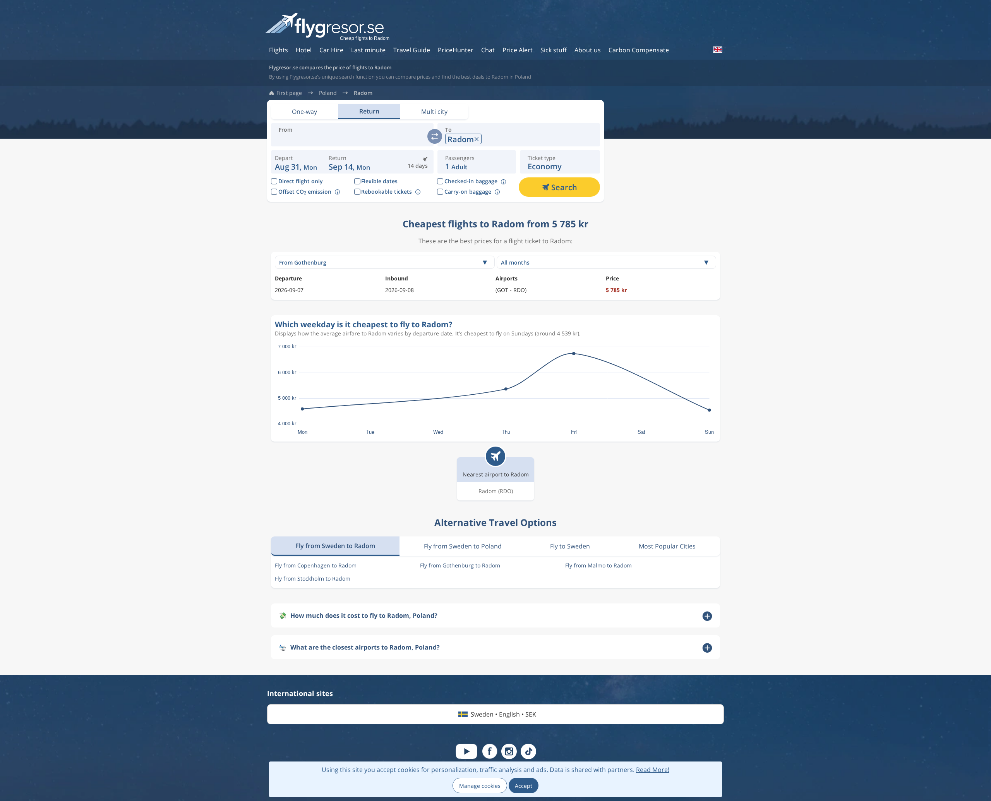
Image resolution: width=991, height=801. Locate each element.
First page (289, 93)
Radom (363, 93)
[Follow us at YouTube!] (466, 751)
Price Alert (517, 50)
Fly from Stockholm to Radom (312, 578)
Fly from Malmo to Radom (598, 565)
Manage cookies (480, 785)
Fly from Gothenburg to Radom (460, 565)
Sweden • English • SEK (503, 714)
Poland (328, 93)
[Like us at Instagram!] (509, 751)
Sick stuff (553, 50)
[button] (349, 162)
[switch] (434, 136)
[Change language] (717, 49)
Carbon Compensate (639, 50)
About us (587, 50)
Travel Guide (411, 50)
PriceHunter (455, 50)
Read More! (652, 769)
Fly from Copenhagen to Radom (316, 565)
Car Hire (331, 50)
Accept (523, 785)
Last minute (368, 50)
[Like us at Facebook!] (489, 751)
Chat (488, 50)
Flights (278, 50)
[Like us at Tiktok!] (528, 751)
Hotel (304, 50)
